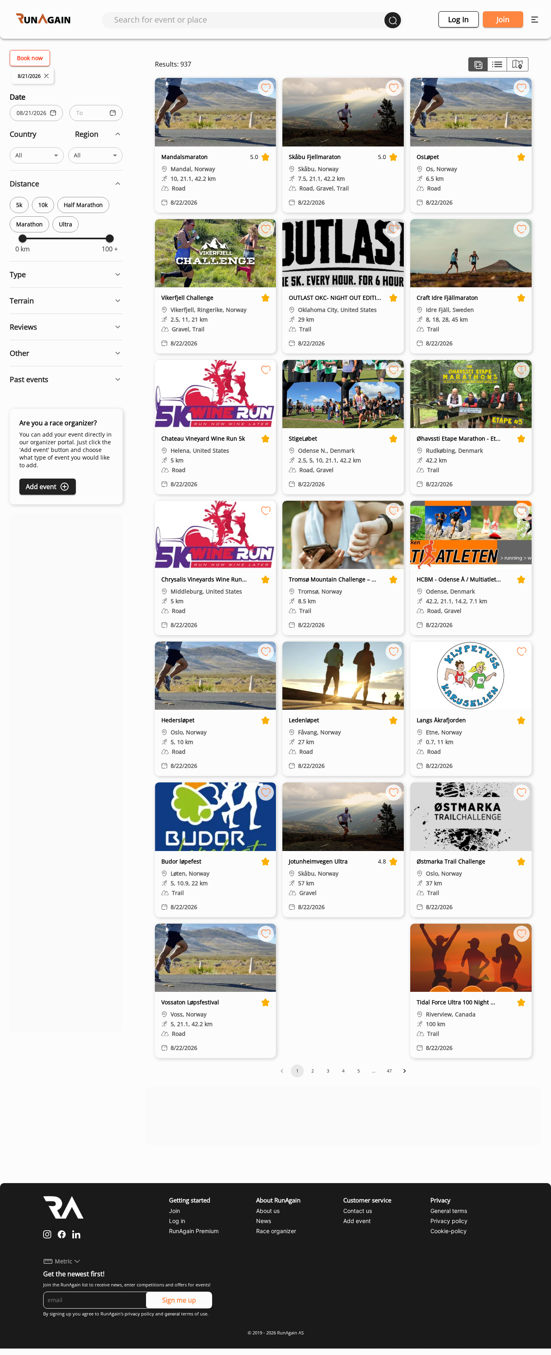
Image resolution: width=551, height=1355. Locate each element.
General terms (448, 1210)
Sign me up (179, 1300)
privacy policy (139, 1314)
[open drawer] (534, 19)
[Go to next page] (404, 1070)
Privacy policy (449, 1220)
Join (503, 19)
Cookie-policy (448, 1230)
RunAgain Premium (194, 1230)
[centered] (497, 64)
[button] (66, 134)
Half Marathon (83, 205)
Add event (41, 486)
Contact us (357, 1210)
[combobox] (249, 19)
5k (19, 205)
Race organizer (276, 1230)
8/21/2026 (29, 76)
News (263, 1220)
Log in (458, 19)
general (172, 1314)
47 (389, 1071)
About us (268, 1210)
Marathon (29, 224)
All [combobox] (18, 155)
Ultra (65, 224)
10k (43, 205)
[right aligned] (517, 64)
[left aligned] (478, 64)
